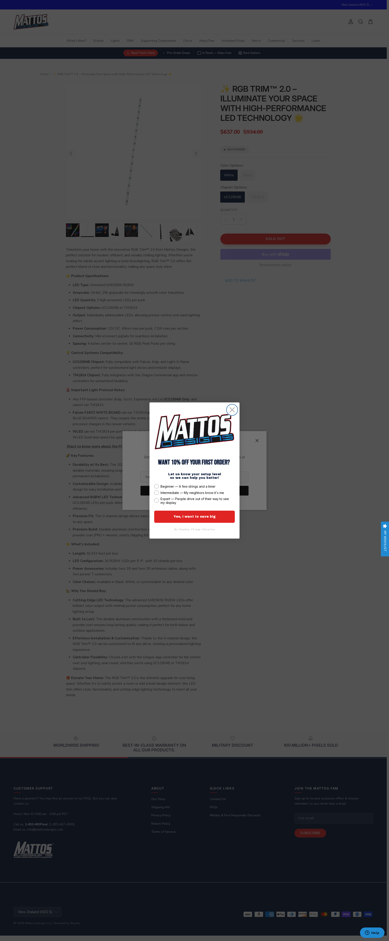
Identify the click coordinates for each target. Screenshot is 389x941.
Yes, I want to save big (195, 516)
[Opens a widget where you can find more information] (372, 933)
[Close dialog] (232, 409)
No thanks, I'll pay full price (194, 529)
